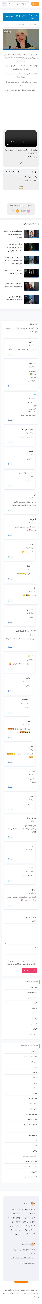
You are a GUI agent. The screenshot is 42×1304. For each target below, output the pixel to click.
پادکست (34, 1013)
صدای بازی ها (33, 1099)
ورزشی (35, 1146)
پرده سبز (34, 1051)
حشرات (35, 1093)
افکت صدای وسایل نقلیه (29, 1156)
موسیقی (34, 1008)
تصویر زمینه (33, 1024)
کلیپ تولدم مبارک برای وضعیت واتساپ (14, 1213)
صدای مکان (33, 1109)
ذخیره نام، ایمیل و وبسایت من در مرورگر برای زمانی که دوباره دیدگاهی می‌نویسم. (21, 962)
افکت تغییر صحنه (31, 1161)
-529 (13, 211)
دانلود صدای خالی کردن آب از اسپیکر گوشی (28, 1213)
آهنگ (35, 1029)
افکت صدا (34, 987)
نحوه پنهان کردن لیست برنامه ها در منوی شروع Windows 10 (29, 1228)
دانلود (21, 163)
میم (35, 1140)
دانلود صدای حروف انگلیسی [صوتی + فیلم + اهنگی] (14, 1228)
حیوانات (34, 1088)
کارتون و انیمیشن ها (30, 1125)
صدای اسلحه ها (32, 1119)
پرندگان (34, 1078)
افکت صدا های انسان (30, 1057)
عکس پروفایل (33, 1034)
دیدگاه (34, 921)
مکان (35, 1067)
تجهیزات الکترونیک (31, 1167)
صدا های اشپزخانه (31, 1114)
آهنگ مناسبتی (32, 998)
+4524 (23, 211)
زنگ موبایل (33, 1019)
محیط (35, 1130)
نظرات (19, 24)
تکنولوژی (34, 1172)
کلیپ (35, 1003)
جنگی (35, 1083)
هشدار (35, 1072)
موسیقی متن (33, 1135)
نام (36, 947)
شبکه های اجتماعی (31, 1177)
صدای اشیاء (33, 1062)
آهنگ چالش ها (31, 24)
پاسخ (10, 354)
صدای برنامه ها (32, 1104)
